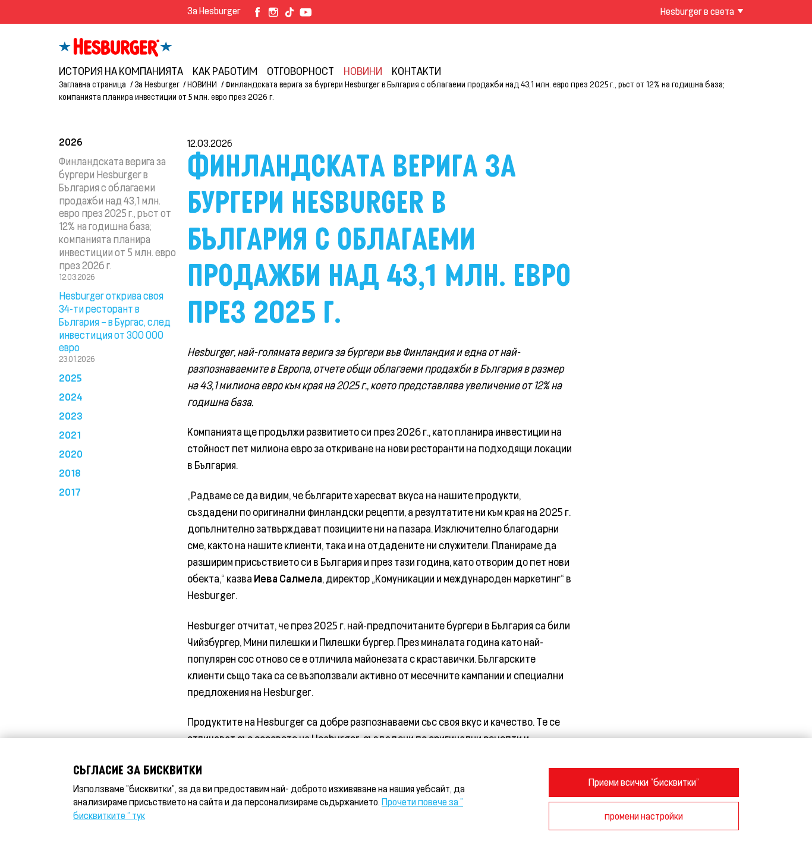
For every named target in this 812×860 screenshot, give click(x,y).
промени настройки (644, 815)
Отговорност (300, 70)
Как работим (225, 70)
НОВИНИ (363, 70)
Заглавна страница (92, 84)
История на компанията (121, 70)
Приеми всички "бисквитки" (643, 781)
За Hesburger (214, 10)
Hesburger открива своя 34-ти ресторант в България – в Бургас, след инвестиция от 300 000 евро (115, 321)
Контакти (416, 70)
